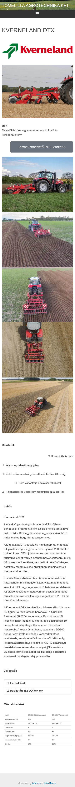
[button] (37, 683)
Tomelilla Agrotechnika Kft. (35, 5)
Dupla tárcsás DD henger (26, 690)
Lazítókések (18, 683)
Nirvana (36, 783)
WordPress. (50, 783)
